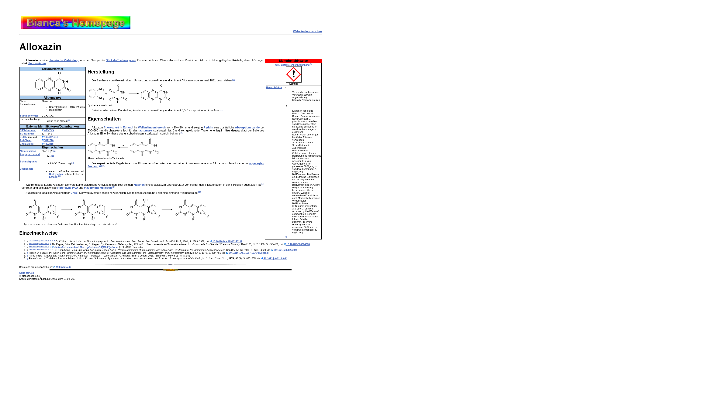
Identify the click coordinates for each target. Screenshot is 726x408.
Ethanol (53, 176)
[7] (199, 192)
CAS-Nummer (28, 130)
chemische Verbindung (64, 60)
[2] (72, 163)
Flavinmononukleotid (98, 187)
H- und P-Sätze (274, 87)
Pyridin (208, 127)
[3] (311, 64)
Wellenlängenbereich (152, 127)
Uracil (74, 192)
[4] (182, 132)
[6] (113, 187)
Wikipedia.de (63, 267)
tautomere (145, 130)
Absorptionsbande (247, 127)
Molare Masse (28, 151)
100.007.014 (50, 137)
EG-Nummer (27, 133)
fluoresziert (111, 127)
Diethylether (56, 174)
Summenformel (29, 115)
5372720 (48, 140)
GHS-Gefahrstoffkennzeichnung (292, 65)
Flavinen (139, 184)
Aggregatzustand (30, 154)
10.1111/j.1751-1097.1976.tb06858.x (248, 252)
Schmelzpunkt (28, 161)
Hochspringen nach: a (39, 241)
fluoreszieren (37, 63)
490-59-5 (48, 130)
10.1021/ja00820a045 (285, 250)
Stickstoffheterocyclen (121, 60)
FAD (75, 187)
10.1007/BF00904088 (298, 244)
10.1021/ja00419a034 (275, 258)
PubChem (25, 140)
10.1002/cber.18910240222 (227, 241)
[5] (103, 165)
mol (54, 151)
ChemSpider (27, 143)
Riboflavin (64, 187)
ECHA (23, 137)
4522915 (48, 143)
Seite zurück (26, 272)
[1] (68, 120)
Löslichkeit (26, 168)
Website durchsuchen (307, 31)
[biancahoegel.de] (75, 28)
